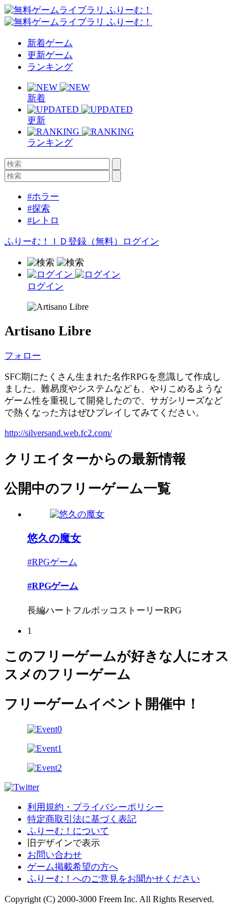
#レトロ (43, 220)
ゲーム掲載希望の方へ (72, 866)
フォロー (23, 355)
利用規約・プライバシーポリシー (95, 807)
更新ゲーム (50, 55)
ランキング (50, 67)
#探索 (38, 208)
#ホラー (43, 196)
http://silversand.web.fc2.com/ (58, 433)
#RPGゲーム (52, 562)
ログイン (141, 241)
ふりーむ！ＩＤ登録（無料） (64, 241)
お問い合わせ (54, 855)
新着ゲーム (50, 43)
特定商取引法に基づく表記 (81, 819)
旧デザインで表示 (63, 843)
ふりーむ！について (68, 831)
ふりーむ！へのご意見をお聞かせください (113, 878)
